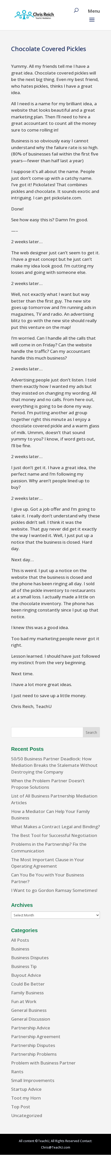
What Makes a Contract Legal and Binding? (55, 826)
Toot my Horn (26, 1098)
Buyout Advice (26, 975)
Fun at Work (23, 1001)
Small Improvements (32, 1080)
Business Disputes (30, 958)
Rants (17, 1072)
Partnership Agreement (35, 1036)
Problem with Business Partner (43, 1063)
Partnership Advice (30, 1028)
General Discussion (30, 1019)
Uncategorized (26, 1115)
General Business (28, 1010)
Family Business (27, 993)
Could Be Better (28, 984)
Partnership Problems (34, 1054)
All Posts (20, 940)
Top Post (20, 1107)
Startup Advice (26, 1089)
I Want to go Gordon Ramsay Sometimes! (54, 890)
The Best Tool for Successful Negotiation (54, 835)
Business (20, 949)
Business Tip (24, 966)
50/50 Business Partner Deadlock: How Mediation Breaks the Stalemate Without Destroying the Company (54, 765)
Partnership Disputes (33, 1045)
